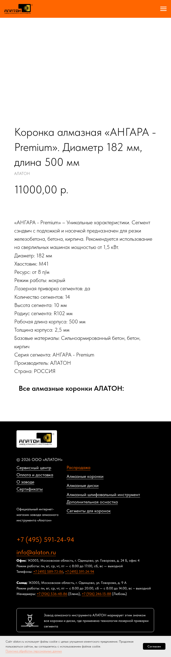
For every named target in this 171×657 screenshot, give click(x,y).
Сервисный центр (33, 467)
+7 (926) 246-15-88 (96, 594)
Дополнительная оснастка (92, 502)
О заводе (25, 482)
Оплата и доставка (34, 474)
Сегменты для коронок (89, 510)
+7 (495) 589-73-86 (48, 571)
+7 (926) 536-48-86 (52, 594)
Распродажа (78, 467)
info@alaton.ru (36, 552)
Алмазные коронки (85, 476)
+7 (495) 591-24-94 (45, 539)
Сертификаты (29, 489)
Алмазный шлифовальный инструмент (103, 494)
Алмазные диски (83, 485)
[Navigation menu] (163, 9)
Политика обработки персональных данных (34, 651)
